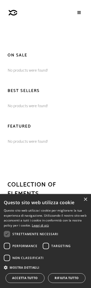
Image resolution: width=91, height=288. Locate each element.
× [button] (85, 199)
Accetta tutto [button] (25, 278)
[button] (45, 267)
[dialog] (45, 241)
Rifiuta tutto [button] (67, 278)
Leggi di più (40, 225)
